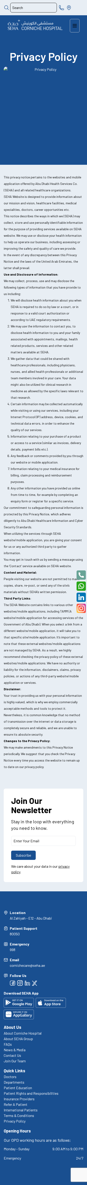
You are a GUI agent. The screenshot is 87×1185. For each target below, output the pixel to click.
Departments (14, 1082)
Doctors (10, 1076)
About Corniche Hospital (23, 1033)
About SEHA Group (18, 1038)
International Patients (21, 1110)
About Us (12, 1027)
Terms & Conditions (19, 1115)
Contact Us (12, 1055)
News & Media (15, 1050)
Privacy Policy (15, 1121)
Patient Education (18, 1087)
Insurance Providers (19, 1099)
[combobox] (33, 7)
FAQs (8, 1044)
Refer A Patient (15, 1104)
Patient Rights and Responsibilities (31, 1093)
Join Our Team (15, 1061)
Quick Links (14, 1070)
